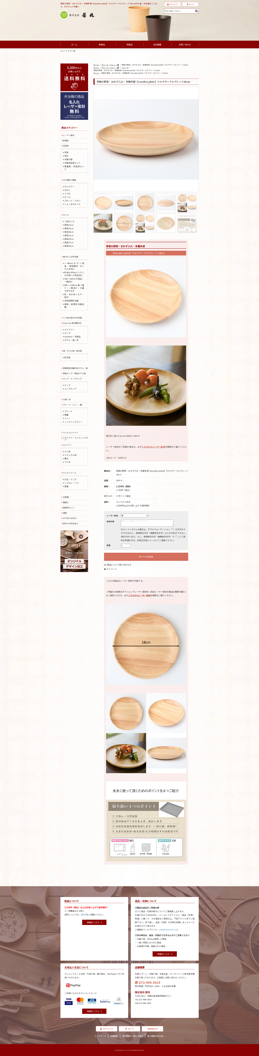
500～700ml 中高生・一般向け (74, 280)
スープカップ (70, 388)
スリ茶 (67, 451)
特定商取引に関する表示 (132, 1036)
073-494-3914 (149, 982)
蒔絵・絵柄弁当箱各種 (74, 305)
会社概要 (157, 44)
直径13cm (69, 224)
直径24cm (69, 238)
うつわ (67, 193)
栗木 (66, 458)
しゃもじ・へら (71, 482)
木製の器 (68, 159)
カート (131, 1028)
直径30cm (69, 245)
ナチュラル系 (70, 455)
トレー (67, 418)
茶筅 (66, 152)
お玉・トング (70, 479)
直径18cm (69, 231)
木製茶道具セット (72, 162)
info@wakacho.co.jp (168, 929)
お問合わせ (152, 1028)
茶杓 (66, 155)
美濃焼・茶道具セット (74, 168)
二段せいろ (69, 221)
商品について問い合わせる (119, 564)
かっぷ (67, 197)
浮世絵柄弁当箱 (71, 300)
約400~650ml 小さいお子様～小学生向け (74, 274)
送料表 (84, 914)
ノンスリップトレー (73, 421)
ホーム (74, 44)
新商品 (102, 44)
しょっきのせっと (72, 204)
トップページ (100, 1036)
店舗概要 (114, 1036)
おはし (67, 190)
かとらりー (69, 186)
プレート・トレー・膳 (110, 64)
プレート (125, 67)
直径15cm (69, 228)
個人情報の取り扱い (155, 1036)
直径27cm (69, 242)
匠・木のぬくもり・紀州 (74, 296)
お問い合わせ (185, 44)
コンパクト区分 (123, 501)
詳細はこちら (93, 922)
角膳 (66, 414)
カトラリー (69, 329)
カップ (67, 333)
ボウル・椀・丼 (71, 340)
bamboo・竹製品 (72, 336)
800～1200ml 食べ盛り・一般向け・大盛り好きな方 (74, 288)
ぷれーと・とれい (72, 200)
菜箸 (66, 486)
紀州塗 (67, 357)
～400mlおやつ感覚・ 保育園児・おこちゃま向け (74, 266)
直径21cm (69, 235)
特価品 (130, 44)
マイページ (112, 569)
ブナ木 (67, 462)
